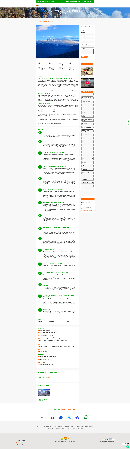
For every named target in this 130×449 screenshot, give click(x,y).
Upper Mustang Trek (87, 127)
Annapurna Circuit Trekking (86, 124)
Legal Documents (79, 428)
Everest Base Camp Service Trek (86, 169)
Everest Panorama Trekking (86, 141)
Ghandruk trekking (87, 151)
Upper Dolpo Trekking (87, 105)
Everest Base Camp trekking (86, 112)
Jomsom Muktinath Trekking (86, 108)
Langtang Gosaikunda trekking (87, 120)
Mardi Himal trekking (87, 165)
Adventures (84, 179)
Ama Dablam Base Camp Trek (87, 158)
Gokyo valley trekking (87, 138)
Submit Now (84, 56)
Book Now (83, 75)
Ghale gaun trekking (87, 144)
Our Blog (72, 426)
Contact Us (67, 426)
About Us (39, 426)
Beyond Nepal (85, 185)
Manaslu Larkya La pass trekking (87, 116)
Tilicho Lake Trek (86, 172)
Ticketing (55, 426)
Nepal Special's (85, 182)
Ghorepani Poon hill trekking (86, 162)
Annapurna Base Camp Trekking (87, 98)
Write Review (60, 426)
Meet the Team (71, 428)
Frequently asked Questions (54, 428)
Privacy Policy (64, 428)
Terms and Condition (88, 426)
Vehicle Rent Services (47, 426)
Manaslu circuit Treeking (85, 131)
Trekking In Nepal (79, 426)
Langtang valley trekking (85, 134)
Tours (83, 175)
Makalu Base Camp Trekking (86, 101)
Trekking (84, 94)
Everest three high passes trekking (86, 148)
